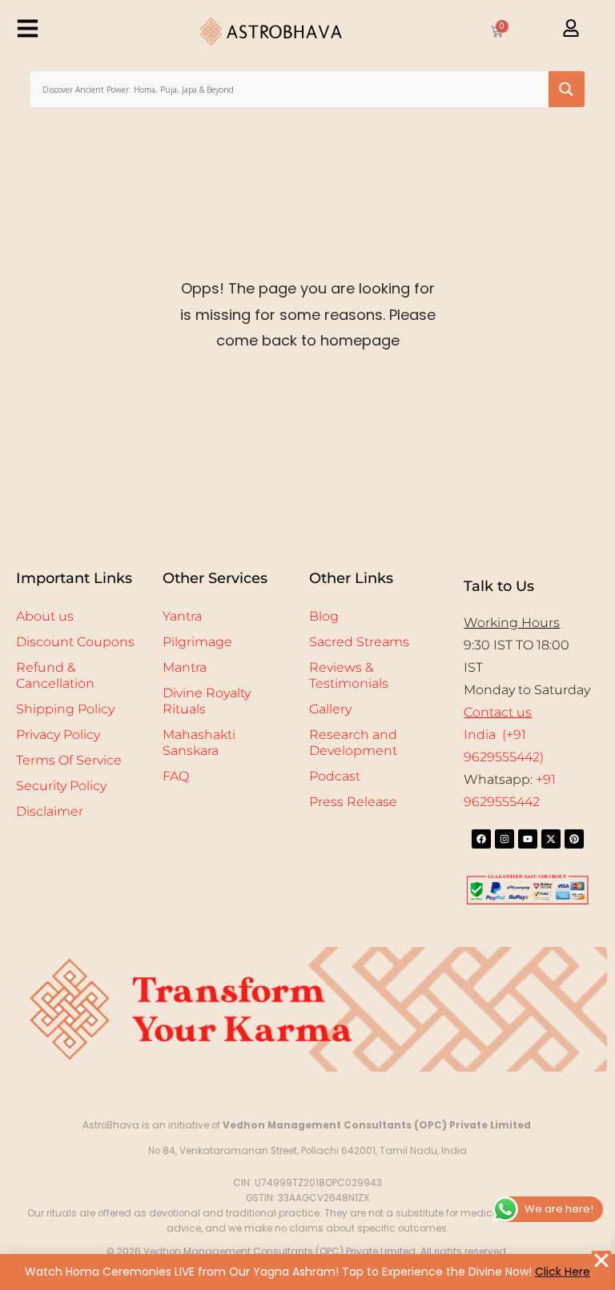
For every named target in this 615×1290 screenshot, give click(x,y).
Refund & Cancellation (55, 675)
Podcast (334, 776)
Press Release (353, 801)
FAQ (176, 776)
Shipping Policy (65, 709)
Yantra (182, 616)
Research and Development (353, 742)
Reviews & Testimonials (348, 675)
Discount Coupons (75, 641)
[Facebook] (481, 839)
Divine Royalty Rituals (207, 701)
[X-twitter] (551, 839)
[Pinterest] (574, 839)
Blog (324, 616)
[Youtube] (527, 839)
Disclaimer (49, 811)
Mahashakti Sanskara (199, 742)
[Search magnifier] (567, 89)
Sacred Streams (359, 641)
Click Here (562, 1272)
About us (45, 616)
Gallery (330, 709)
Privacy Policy (58, 734)
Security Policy (61, 785)
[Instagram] (504, 839)
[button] (601, 1260)
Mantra (185, 667)
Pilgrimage (197, 641)
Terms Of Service (69, 760)
